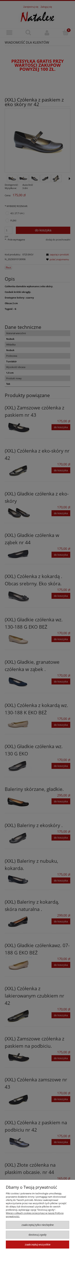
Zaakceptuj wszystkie (37, 1244)
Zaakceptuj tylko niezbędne (37, 1224)
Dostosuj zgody (38, 1234)
